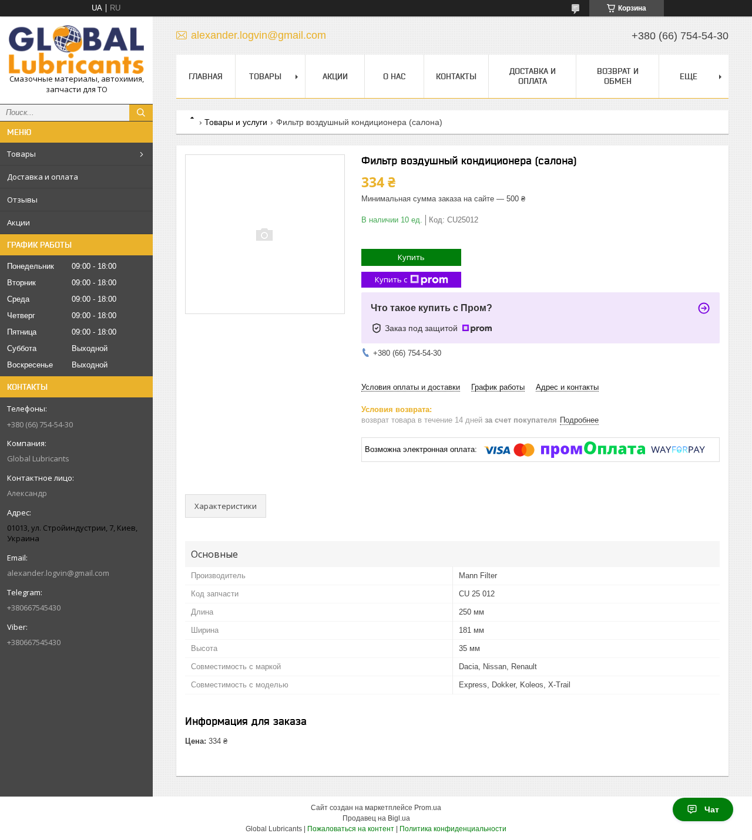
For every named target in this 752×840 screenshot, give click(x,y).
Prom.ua (427, 808)
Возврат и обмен (618, 76)
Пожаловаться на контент (350, 829)
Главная (206, 76)
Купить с (391, 279)
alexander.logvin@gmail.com (58, 573)
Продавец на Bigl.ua (376, 818)
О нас (394, 76)
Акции (18, 222)
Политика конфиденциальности (453, 829)
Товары (21, 154)
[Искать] (141, 113)
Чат (711, 809)
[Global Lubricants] (76, 49)
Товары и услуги (235, 122)
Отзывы (22, 199)
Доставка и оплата (42, 176)
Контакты (456, 76)
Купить (411, 257)
